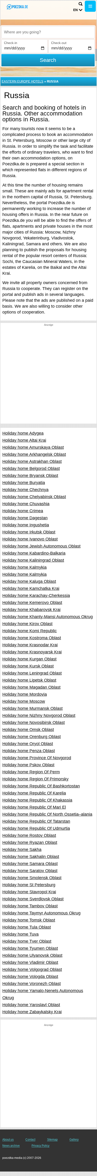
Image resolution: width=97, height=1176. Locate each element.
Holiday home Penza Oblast (28, 750)
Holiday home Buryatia (23, 482)
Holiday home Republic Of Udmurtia (36, 828)
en (75, 10)
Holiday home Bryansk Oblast (30, 475)
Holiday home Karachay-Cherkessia (36, 595)
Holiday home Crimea (22, 511)
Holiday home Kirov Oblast (27, 623)
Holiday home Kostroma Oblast (31, 638)
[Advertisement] (48, 375)
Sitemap (52, 1139)
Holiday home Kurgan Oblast (29, 659)
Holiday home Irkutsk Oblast (28, 532)
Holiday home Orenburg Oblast (31, 736)
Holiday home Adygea (23, 433)
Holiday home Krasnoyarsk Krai (32, 652)
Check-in (10, 43)
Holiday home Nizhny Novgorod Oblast (38, 715)
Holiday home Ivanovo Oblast (30, 539)
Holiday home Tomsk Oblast (28, 920)
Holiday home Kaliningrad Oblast (33, 560)
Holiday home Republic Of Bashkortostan (41, 786)
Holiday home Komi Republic (29, 630)
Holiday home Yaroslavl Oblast (31, 1004)
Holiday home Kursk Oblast (28, 666)
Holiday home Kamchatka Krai (30, 588)
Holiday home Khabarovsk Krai (31, 609)
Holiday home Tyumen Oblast (30, 948)
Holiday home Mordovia (24, 694)
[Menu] (90, 6)
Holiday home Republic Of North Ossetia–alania (47, 814)
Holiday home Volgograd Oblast (32, 969)
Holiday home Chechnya (25, 489)
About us (8, 1139)
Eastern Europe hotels (22, 81)
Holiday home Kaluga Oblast (29, 581)
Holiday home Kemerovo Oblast (32, 602)
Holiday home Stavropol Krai (29, 892)
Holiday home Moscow (23, 701)
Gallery (74, 1139)
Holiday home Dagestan (25, 518)
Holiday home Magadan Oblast (31, 687)
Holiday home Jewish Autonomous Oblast (41, 546)
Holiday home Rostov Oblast (29, 835)
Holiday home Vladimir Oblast (30, 962)
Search (48, 60)
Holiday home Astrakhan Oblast (32, 461)
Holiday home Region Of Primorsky (35, 779)
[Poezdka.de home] (17, 6)
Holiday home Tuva (20, 934)
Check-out (58, 43)
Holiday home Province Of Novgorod (36, 757)
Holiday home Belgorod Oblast (31, 468)
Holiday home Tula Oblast (26, 927)
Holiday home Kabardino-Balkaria (33, 553)
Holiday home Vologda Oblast (30, 976)
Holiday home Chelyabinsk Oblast (34, 496)
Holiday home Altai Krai (24, 440)
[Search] (80, 4)
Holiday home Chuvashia (25, 503)
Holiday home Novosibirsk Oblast (33, 722)
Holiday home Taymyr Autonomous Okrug (41, 913)
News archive (11, 1145)
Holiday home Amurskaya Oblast (33, 447)
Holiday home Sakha (21, 849)
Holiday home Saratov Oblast (29, 870)
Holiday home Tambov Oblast (30, 906)
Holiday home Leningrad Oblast (32, 673)
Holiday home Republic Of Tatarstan (36, 821)
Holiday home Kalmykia (24, 567)
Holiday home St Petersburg (28, 884)
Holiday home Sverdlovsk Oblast (33, 899)
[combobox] (48, 32)
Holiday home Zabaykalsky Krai (32, 1011)
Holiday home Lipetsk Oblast (29, 680)
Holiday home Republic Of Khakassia (37, 800)
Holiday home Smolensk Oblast (31, 877)
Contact (30, 1139)
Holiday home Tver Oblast (26, 941)
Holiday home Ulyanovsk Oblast (32, 955)
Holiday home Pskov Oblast (28, 765)
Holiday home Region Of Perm (31, 772)
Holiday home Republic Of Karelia (34, 793)
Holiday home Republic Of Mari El (34, 807)
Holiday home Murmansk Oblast (32, 708)
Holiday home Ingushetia (25, 525)
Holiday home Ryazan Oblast (29, 842)
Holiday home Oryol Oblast (27, 743)
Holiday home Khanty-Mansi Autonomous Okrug (47, 616)
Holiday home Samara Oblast (30, 863)
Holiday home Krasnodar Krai (30, 645)
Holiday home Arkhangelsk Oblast (34, 454)
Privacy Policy (40, 1145)
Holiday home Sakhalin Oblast (30, 856)
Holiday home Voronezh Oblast (31, 983)
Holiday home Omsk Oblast (28, 729)
